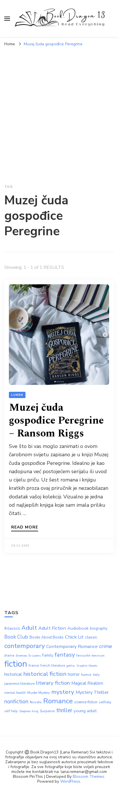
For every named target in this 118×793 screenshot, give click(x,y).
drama (9, 655)
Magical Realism (87, 683)
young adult (85, 711)
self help (11, 711)
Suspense (47, 711)
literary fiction (53, 683)
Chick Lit (74, 637)
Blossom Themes (88, 776)
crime (105, 646)
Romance (58, 701)
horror (74, 674)
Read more (24, 527)
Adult (29, 628)
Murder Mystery (38, 693)
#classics (12, 628)
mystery (62, 692)
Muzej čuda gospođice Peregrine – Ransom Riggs (56, 420)
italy (96, 674)
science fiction (85, 702)
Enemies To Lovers (28, 655)
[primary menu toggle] (7, 19)
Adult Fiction (52, 628)
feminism (98, 655)
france (34, 665)
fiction (15, 663)
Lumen (17, 395)
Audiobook (77, 628)
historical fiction (44, 674)
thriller (64, 710)
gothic (70, 665)
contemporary (24, 645)
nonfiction (16, 701)
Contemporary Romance (72, 646)
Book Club (16, 637)
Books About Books (47, 637)
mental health (15, 693)
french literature (52, 665)
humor (86, 674)
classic (91, 637)
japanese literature (19, 683)
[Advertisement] (59, 111)
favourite (83, 655)
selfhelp (105, 702)
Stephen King (28, 711)
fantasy (65, 655)
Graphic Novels (86, 665)
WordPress (70, 781)
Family (47, 655)
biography (98, 628)
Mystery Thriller (92, 692)
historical (13, 674)
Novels (36, 702)
